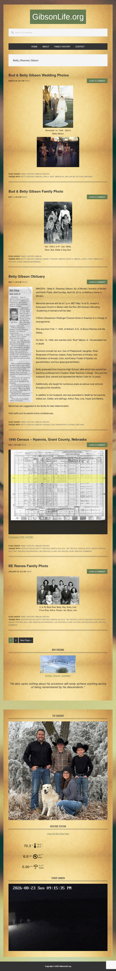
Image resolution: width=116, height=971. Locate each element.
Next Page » (25, 641)
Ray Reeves (63, 551)
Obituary (80, 424)
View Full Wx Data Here (58, 833)
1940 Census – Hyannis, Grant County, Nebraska (47, 439)
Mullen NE (70, 176)
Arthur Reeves (28, 548)
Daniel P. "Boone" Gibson (54, 259)
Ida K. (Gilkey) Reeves (96, 548)
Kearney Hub (49, 424)
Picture (79, 176)
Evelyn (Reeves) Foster (89, 619)
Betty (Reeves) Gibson (31, 176)
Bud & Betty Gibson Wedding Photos (38, 75)
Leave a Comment (97, 81)
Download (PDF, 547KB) (20, 537)
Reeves (45, 174)
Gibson (38, 174)
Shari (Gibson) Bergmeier (29, 261)
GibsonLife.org (58, 16)
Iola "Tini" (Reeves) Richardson (22, 551)
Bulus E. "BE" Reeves (67, 548)
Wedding (88, 176)
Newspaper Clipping (65, 424)
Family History (27, 174)
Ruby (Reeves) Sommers (80, 551)
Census (81, 548)
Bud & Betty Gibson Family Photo (35, 191)
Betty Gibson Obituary (26, 276)
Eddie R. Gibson (73, 259)
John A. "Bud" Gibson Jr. (53, 176)
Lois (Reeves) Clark (47, 551)
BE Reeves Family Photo (28, 565)
